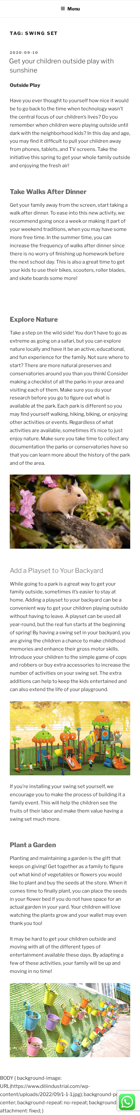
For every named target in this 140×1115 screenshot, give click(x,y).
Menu (73, 8)
